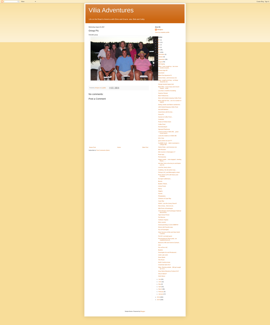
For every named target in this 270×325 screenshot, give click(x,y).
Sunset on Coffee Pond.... (165, 117)
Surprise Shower (163, 93)
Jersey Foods (162, 186)
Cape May (161, 201)
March (160, 289)
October (160, 57)
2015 (158, 299)
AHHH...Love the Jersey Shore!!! (167, 203)
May (159, 284)
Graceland (161, 73)
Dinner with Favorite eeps (165, 227)
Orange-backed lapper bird (166, 84)
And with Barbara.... (163, 109)
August (160, 62)
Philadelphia (161, 196)
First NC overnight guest (165, 236)
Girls (159, 245)
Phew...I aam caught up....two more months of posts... (168, 67)
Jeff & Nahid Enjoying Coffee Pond (168, 107)
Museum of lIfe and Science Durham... (169, 242)
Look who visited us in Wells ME (167, 135)
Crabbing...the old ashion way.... (167, 170)
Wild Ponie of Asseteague (165, 208)
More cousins (162, 222)
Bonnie (160, 181)
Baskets (160, 250)
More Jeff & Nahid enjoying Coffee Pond (169, 98)
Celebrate (161, 119)
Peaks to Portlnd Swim (164, 122)
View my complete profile (162, 32)
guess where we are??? (165, 140)
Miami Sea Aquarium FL (165, 75)
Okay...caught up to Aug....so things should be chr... (168, 81)
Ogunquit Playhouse (164, 129)
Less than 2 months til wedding (167, 90)
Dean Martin (161, 257)
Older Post (145, 147)
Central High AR (162, 70)
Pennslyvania (162, 157)
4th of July (161, 138)
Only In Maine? (162, 273)
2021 (158, 45)
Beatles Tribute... (163, 183)
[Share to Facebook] (116, 88)
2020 (158, 47)
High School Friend (163, 215)
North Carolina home (164, 262)
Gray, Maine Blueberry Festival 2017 (168, 271)
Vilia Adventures (111, 10)
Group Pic (161, 114)
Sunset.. (160, 193)
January (160, 294)
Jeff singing (161, 64)
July (159, 279)
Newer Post (92, 147)
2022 (158, 42)
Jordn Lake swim (163, 255)
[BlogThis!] (112, 88)
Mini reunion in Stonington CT (166, 152)
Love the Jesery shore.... (165, 167)
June (160, 281)
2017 (158, 52)
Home (119, 147)
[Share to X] (114, 88)
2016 (158, 297)
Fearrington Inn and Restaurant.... (167, 252)
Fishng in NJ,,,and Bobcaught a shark (169, 172)
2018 (158, 50)
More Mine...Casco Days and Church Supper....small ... (168, 87)
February (161, 291)
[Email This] (110, 88)
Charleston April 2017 (164, 265)
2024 (158, 40)
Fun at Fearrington (163, 229)
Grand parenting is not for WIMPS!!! (168, 225)
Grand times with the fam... (165, 112)
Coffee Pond (161, 124)
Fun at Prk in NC (163, 247)
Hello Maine (161, 276)
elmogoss (160, 29)
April (159, 286)
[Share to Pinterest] (118, 88)
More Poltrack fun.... (163, 95)
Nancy (160, 188)
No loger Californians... (164, 179)
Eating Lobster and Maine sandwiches (169, 104)
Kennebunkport (162, 127)
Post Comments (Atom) (103, 150)
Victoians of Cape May (164, 198)
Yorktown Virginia (163, 220)
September (161, 59)
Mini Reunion (162, 149)
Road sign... (161, 154)
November (161, 54)
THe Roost (161, 260)
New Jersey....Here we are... (166, 206)
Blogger (142, 311)
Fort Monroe (161, 217)
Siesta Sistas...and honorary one (167, 78)
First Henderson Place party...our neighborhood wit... (167, 239)
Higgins (160, 191)
